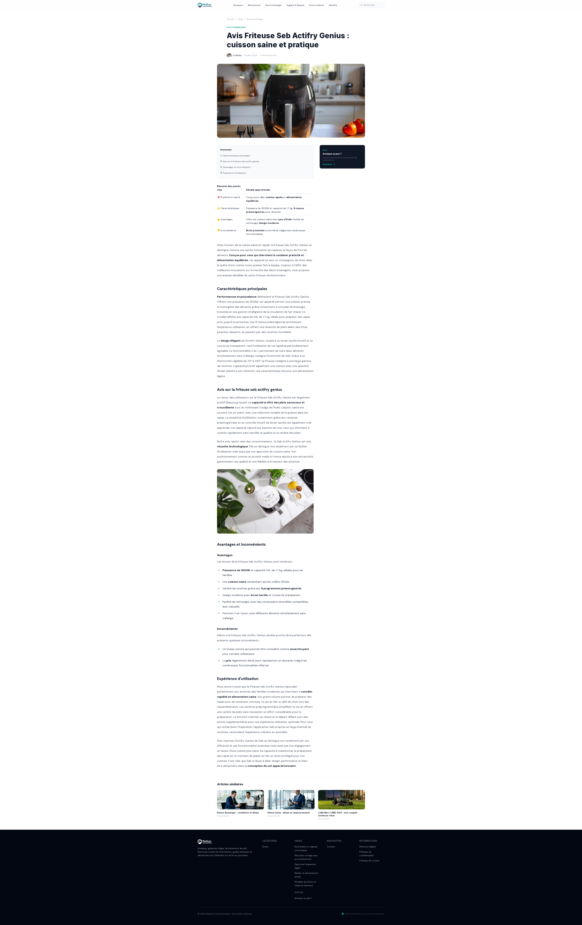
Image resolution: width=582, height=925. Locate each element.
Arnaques (238, 5)
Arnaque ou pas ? (303, 898)
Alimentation (254, 5)
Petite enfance (316, 5)
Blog (240, 19)
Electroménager (274, 5)
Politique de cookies (369, 860)
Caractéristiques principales (236, 155)
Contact (331, 846)
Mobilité (333, 5)
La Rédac (237, 55)
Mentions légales (367, 846)
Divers (265, 846)
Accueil (230, 19)
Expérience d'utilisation (234, 173)
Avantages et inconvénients (237, 167)
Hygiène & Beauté (295, 5)
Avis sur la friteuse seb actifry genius (241, 161)
